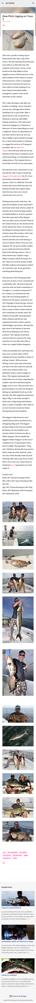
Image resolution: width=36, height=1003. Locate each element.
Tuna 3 (15, 858)
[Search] (33, 3)
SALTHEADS (10, 3)
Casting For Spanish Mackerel (11, 908)
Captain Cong (17, 855)
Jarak (26, 855)
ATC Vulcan (6, 855)
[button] (3, 25)
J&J (15, 147)
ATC (4, 852)
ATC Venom (23, 852)
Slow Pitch (6, 858)
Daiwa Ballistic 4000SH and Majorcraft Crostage (17, 941)
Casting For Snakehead (9, 975)
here (12, 465)
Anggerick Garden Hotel (12, 176)
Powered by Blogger (19, 996)
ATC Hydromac (12, 852)
